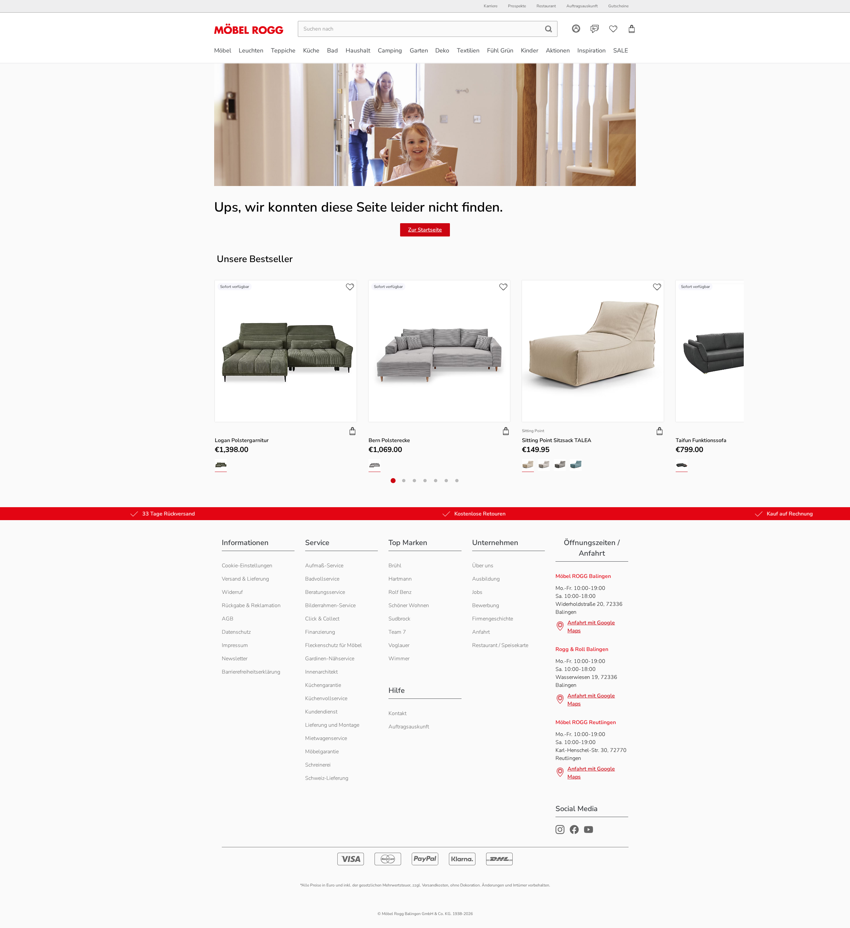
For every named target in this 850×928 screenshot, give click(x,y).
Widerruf (232, 592)
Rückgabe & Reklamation (251, 605)
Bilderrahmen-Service (330, 605)
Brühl (394, 565)
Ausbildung (486, 579)
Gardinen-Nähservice (329, 658)
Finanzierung (320, 632)
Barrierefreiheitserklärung (251, 672)
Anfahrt (481, 632)
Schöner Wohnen (408, 605)
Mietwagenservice (326, 738)
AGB (227, 618)
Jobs (477, 592)
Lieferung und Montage (332, 725)
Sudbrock (399, 618)
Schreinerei (318, 765)
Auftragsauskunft (408, 726)
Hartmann (400, 579)
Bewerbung (485, 605)
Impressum (235, 645)
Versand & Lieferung (245, 579)
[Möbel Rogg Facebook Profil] (574, 832)
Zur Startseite (425, 229)
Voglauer (398, 645)
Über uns (482, 565)
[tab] (393, 480)
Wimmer (398, 658)
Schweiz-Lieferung (326, 778)
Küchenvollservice (326, 698)
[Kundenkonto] (576, 29)
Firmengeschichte (492, 618)
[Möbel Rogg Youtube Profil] (588, 832)
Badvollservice (322, 579)
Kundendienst (321, 711)
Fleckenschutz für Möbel (333, 645)
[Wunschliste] (613, 29)
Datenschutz (236, 632)
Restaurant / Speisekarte (500, 645)
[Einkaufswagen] (632, 29)
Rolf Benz (399, 592)
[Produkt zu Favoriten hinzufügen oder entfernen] (350, 287)
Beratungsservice (325, 592)
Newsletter (234, 658)
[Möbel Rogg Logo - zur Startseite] (248, 29)
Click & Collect (322, 618)
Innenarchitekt (321, 672)
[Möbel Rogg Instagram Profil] (559, 832)
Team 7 (397, 632)
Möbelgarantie (322, 751)
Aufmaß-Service (324, 565)
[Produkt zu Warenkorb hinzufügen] (353, 431)
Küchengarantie (323, 685)
